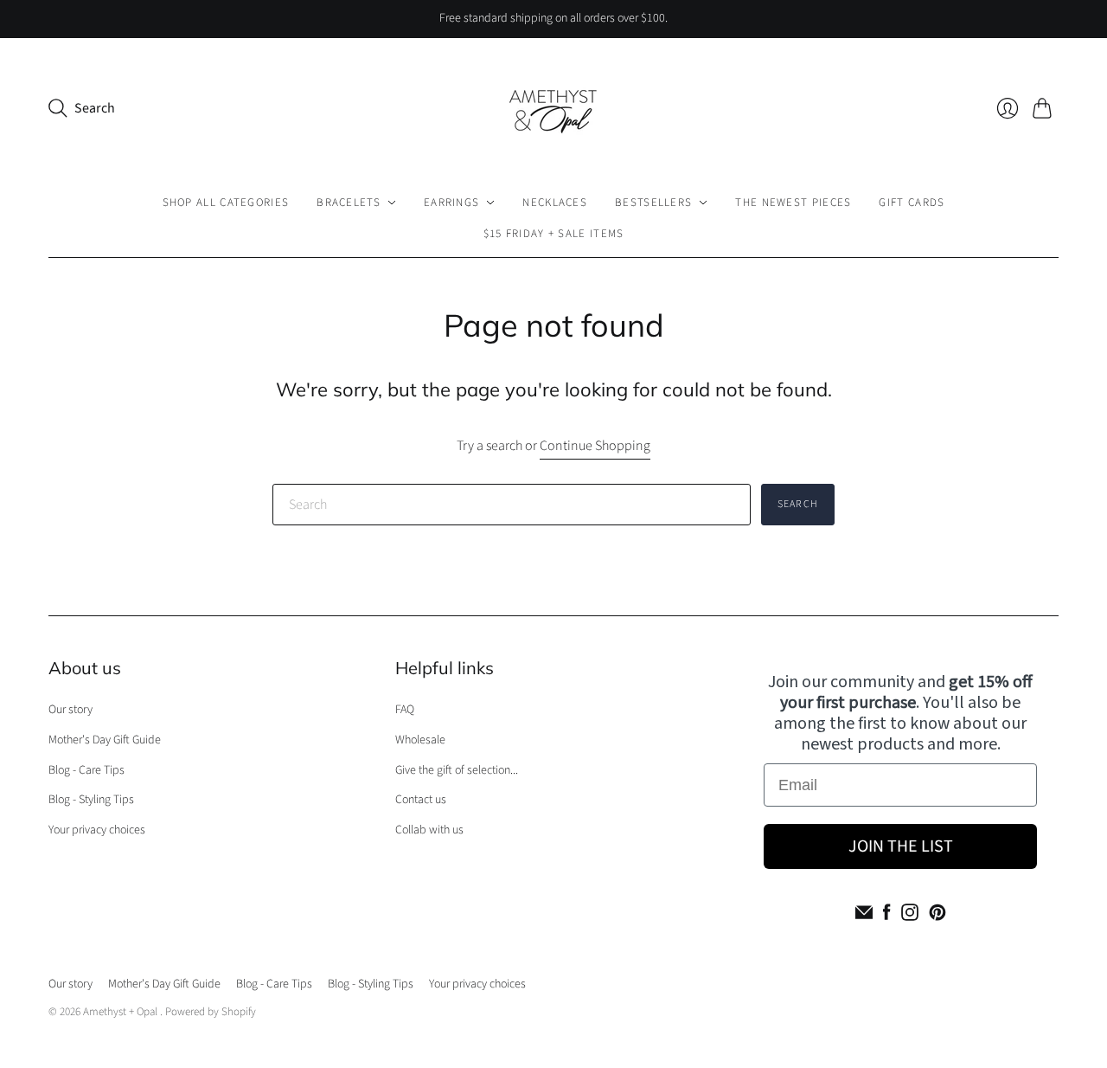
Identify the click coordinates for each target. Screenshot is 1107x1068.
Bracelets (349, 202)
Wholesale (420, 740)
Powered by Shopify (210, 1012)
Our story (70, 709)
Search (797, 504)
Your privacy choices (96, 830)
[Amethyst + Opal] (554, 109)
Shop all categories (226, 202)
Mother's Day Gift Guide (104, 740)
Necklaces (554, 202)
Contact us (420, 799)
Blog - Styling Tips (91, 799)
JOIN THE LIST (900, 846)
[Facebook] (887, 912)
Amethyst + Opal (121, 1012)
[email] (864, 912)
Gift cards (911, 202)
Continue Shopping (595, 445)
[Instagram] (909, 912)
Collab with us (429, 830)
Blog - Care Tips (86, 770)
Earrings (451, 202)
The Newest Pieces (793, 202)
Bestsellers (653, 202)
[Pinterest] (937, 912)
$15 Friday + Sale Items (553, 233)
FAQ (404, 709)
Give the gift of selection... (456, 770)
